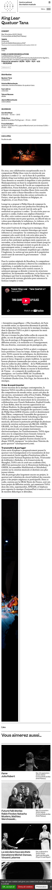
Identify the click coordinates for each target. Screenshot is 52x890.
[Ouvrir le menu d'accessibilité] (49, 2)
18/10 (28, 61)
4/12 (38, 61)
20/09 (21, 61)
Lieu (3, 727)
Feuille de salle (6, 139)
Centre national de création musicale (27, 3)
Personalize (41, 887)
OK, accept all (9, 887)
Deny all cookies (25, 887)
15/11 (33, 61)
